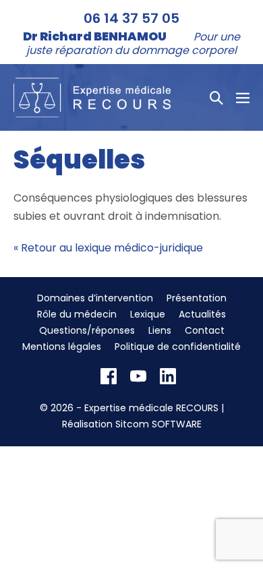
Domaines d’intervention (95, 298)
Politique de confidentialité (178, 346)
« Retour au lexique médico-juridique (108, 248)
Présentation (197, 298)
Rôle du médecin (77, 314)
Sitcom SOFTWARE (158, 424)
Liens (159, 330)
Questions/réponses (87, 330)
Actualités (202, 314)
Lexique (147, 314)
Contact (205, 330)
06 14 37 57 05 (131, 18)
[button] (216, 97)
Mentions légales (61, 346)
